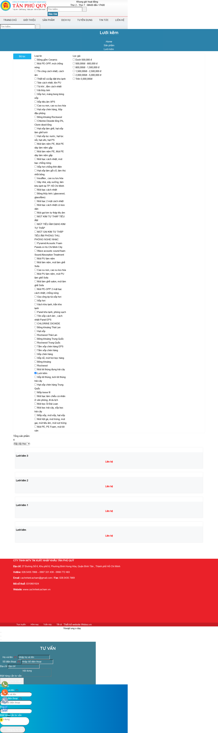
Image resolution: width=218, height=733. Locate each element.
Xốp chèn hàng (45, 354)
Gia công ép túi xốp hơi (49, 296)
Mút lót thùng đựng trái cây (51, 369)
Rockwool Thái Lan (47, 335)
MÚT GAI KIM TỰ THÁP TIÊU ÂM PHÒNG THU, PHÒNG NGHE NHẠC (48, 235)
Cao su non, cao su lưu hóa (51, 105)
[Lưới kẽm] (22, 524)
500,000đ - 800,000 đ (86, 63)
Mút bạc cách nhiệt (47, 189)
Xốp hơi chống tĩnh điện (49, 166)
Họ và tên (9, 657)
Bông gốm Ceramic (47, 59)
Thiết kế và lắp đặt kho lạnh (51, 78)
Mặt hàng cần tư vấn (11, 675)
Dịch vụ (66, 20)
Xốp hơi (41, 300)
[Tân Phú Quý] (23, 10)
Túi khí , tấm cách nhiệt (49, 86)
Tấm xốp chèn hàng (47, 350)
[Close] (1, 632)
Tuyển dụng (84, 20)
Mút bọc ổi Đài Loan (47, 403)
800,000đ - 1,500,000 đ (87, 67)
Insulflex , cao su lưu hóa (50, 178)
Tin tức (104, 20)
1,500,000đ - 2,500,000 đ (88, 71)
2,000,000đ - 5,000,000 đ (88, 75)
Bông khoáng (44, 361)
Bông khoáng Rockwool (49, 117)
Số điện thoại (11, 661)
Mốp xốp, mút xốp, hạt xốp (51, 415)
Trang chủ (10, 20)
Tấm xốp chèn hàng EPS (50, 346)
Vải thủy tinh (43, 90)
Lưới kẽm (42, 373)
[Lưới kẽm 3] (23, 449)
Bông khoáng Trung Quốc (50, 338)
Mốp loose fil (43, 392)
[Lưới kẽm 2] (23, 474)
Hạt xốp (41, 331)
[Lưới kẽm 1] (23, 499)
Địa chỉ (3, 666)
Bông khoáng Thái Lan (48, 327)
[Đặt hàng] (26, 548)
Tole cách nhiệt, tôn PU (49, 82)
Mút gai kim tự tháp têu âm (51, 212)
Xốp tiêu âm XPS (46, 101)
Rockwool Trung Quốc (48, 342)
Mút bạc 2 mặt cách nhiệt (50, 201)
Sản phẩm (48, 20)
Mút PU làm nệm (46, 258)
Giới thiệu (29, 20)
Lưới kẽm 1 (22, 505)
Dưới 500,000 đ (83, 59)
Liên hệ (119, 20)
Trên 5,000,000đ (83, 78)
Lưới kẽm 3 (22, 455)
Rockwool (42, 365)
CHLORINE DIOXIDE (48, 323)
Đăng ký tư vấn (12, 681)
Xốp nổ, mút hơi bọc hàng (50, 358)
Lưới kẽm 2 (22, 480)
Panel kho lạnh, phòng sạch (51, 312)
